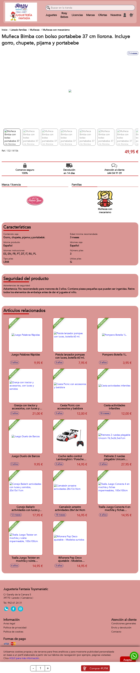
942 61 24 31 (15, 602)
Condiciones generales (123, 623)
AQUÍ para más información (24, 658)
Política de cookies (13, 631)
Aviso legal (9, 623)
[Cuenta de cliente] (124, 15)
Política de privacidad (14, 627)
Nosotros (115, 15)
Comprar (99, 668)
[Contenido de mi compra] (131, 15)
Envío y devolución (121, 627)
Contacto (116, 631)
